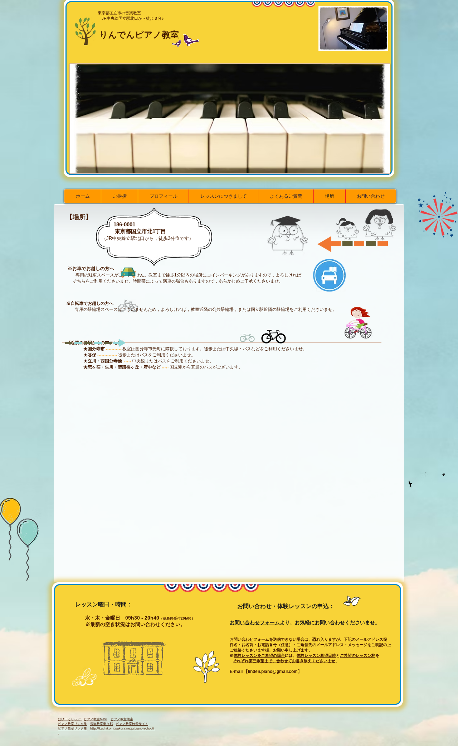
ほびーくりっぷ (70, 719)
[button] (229, 118)
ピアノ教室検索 (122, 719)
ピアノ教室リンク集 (72, 724)
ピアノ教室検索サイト (132, 724)
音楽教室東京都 (101, 724)
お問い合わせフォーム (255, 622)
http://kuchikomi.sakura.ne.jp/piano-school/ (122, 728)
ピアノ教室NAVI (95, 719)
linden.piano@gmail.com (273, 671)
